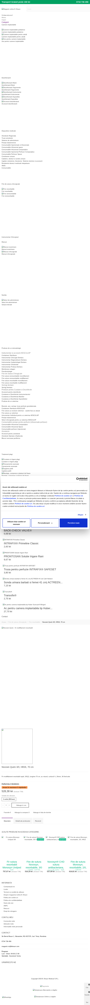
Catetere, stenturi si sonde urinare (13, 159)
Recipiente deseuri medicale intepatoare (16, 163)
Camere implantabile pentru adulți (13, 37)
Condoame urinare (8, 156)
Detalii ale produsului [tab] (23, 821)
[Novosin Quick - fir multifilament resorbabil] (85, 722)
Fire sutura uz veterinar (10, 413)
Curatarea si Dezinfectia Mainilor (13, 396)
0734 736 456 (82, 2)
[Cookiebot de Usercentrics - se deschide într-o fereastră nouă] (77, 479)
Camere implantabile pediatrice (12, 32)
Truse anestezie (7, 138)
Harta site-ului (8, 903)
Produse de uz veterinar (10, 401)
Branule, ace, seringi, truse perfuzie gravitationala (19, 406)
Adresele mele (9, 924)
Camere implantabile (9, 25)
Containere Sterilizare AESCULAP (13, 408)
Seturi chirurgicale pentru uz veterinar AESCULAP (19, 420)
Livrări (6, 889)
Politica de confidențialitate (13, 900)
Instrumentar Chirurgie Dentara (12, 357)
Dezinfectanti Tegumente (10, 90)
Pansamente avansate (9, 466)
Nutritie (4, 295)
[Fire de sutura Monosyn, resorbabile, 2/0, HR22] (78, 847)
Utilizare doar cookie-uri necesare (16, 523)
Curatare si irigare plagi (10, 461)
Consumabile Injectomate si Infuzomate (15, 145)
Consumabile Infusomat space (12, 147)
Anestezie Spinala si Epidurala (12, 436)
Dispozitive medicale (9, 131)
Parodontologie (7, 371)
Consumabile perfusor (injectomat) (14, 429)
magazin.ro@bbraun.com (10, 946)
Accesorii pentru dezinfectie (11, 392)
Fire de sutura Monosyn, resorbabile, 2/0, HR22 (77, 866)
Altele (3, 165)
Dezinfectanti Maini (8, 85)
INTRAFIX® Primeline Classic (21, 543)
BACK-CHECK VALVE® (18, 530)
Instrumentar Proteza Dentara (12, 367)
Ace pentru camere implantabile (13, 41)
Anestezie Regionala (9, 136)
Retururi (6, 908)
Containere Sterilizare (9, 355)
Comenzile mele (9, 921)
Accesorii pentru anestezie (11, 434)
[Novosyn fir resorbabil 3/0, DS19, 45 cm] (83, 767)
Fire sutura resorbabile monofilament (14, 380)
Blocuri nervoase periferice (11, 438)
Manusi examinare (8, 249)
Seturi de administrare (9, 302)
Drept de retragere (10, 911)
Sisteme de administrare (10, 140)
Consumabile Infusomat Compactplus (15, 424)
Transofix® (10, 595)
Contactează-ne (9, 886)
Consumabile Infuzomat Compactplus (15, 149)
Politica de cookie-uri (36, 506)
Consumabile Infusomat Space (12, 427)
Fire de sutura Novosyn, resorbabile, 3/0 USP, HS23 (34, 866)
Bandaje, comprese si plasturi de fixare (15, 475)
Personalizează (44, 523)
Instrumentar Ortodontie (10, 364)
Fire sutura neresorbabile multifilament (15, 378)
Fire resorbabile (7, 191)
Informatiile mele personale (13, 926)
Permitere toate (73, 523)
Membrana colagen (8, 369)
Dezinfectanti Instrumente (10, 94)
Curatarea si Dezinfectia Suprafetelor (14, 399)
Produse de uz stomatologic (11, 348)
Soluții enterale (7, 305)
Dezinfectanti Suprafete (10, 99)
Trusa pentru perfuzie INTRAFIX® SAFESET (30, 569)
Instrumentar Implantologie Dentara (14, 362)
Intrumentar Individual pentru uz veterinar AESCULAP (20, 415)
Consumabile (6, 168)
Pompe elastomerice (9, 143)
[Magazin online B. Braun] (14, 9)
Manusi (4, 242)
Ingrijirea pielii (6, 471)
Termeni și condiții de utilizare (14, 892)
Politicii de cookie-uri (64, 496)
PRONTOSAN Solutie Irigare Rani (23, 556)
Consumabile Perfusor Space (12, 154)
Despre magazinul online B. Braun (15, 895)
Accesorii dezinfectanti (9, 104)
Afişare (80, 515)
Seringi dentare (7, 387)
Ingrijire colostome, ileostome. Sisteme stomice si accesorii (22, 161)
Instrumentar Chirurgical (10, 237)
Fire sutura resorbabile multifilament (14, 383)
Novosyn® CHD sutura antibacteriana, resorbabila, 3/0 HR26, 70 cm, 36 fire (56, 869)
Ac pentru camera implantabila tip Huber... (28, 608)
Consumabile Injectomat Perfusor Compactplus (18, 152)
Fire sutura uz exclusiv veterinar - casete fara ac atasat (21, 411)
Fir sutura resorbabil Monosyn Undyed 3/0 (12, 866)
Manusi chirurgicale (8, 254)
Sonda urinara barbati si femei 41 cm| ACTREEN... (33, 582)
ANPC (6, 906)
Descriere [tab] (7, 821)
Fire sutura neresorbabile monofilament (15, 376)
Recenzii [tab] (38, 821)
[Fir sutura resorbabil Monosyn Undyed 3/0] (86, 767)
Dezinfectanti (6, 78)
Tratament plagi (7, 454)
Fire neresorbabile (8, 196)
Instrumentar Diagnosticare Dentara (14, 360)
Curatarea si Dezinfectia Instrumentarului (16, 394)
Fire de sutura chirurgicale (11, 184)
